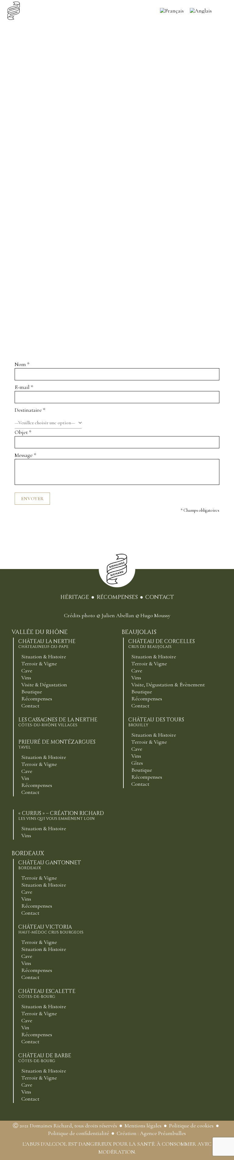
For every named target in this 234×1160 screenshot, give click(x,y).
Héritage (74, 597)
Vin (25, 778)
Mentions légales (143, 1125)
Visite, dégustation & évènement (168, 684)
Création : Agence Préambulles (151, 1133)
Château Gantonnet (49, 865)
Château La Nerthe (47, 643)
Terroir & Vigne (39, 663)
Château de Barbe (44, 1058)
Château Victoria (50, 929)
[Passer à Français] (172, 10)
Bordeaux (28, 853)
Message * (25, 455)
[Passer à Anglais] (201, 10)
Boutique (31, 691)
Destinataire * (30, 410)
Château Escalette (47, 993)
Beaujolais (139, 632)
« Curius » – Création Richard (61, 815)
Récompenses (117, 597)
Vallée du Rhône (40, 632)
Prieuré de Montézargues (56, 744)
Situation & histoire (43, 656)
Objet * (23, 432)
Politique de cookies (191, 1125)
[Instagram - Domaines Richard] (117, 607)
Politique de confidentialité (78, 1133)
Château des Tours (156, 722)
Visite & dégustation (44, 684)
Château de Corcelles (161, 643)
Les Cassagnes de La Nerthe (58, 722)
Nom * (22, 364)
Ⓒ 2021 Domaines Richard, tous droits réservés (65, 1125)
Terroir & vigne (39, 764)
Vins (26, 677)
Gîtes (137, 763)
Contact (159, 597)
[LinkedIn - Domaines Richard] (128, 607)
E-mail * (24, 387)
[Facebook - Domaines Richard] (106, 607)
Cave (26, 670)
